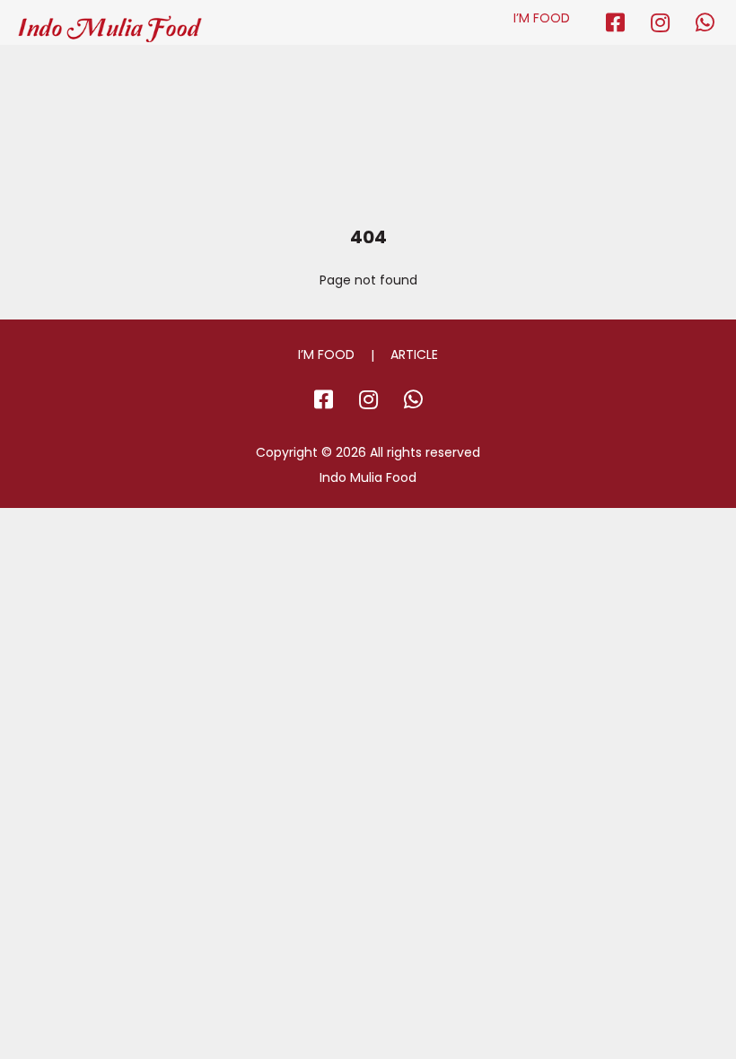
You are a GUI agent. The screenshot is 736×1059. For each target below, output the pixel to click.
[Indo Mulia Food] (110, 21)
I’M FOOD (541, 18)
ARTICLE (414, 354)
